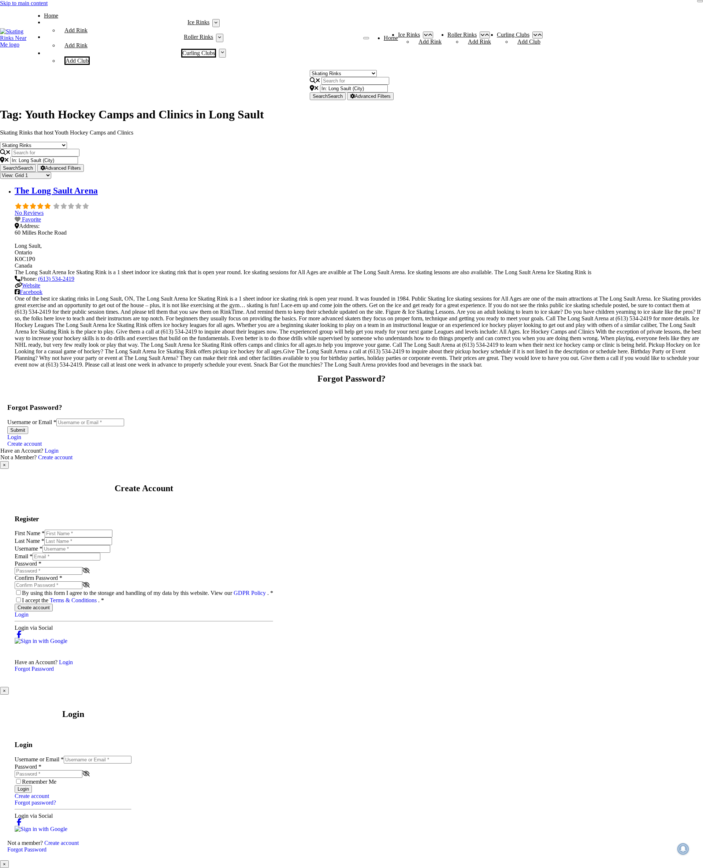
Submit (17, 430)
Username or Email (31, 422)
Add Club (77, 61)
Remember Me (39, 782)
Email (24, 556)
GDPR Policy (250, 593)
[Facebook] (19, 634)
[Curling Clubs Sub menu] (222, 53)
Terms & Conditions (74, 600)
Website (31, 285)
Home (51, 15)
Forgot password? (35, 802)
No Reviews (29, 213)
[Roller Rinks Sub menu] (219, 38)
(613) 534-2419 (56, 279)
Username (28, 548)
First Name (30, 533)
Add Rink (76, 30)
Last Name (29, 541)
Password (28, 563)
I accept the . (63, 600)
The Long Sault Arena (56, 190)
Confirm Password (38, 578)
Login (14, 437)
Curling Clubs (198, 53)
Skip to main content (24, 3)
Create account (24, 444)
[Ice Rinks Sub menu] (215, 23)
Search (328, 96)
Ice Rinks (198, 22)
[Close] (700, 1)
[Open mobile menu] (366, 38)
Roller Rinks (198, 37)
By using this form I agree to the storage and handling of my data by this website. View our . (147, 593)
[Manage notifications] (683, 849)
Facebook (31, 292)
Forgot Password (34, 669)
